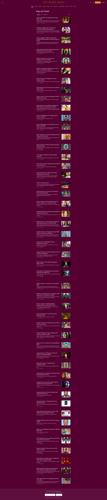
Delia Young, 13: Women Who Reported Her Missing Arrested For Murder (48, 50)
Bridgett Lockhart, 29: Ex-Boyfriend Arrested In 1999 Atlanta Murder (46, 28)
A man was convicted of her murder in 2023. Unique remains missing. (48, 386)
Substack (48, 497)
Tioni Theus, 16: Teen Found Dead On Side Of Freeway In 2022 (48, 164)
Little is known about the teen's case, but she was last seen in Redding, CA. (48, 326)
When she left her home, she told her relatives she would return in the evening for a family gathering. (47, 128)
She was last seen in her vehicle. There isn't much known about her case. (47, 452)
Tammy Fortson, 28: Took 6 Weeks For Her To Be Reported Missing (48, 252)
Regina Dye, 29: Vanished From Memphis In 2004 (48, 343)
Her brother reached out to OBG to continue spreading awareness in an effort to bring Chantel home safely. (47, 176)
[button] (32, 6)
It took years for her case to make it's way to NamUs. (47, 423)
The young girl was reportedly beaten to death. (46, 52)
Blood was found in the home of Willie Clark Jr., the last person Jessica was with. (47, 245)
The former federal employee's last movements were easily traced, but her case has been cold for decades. (48, 297)
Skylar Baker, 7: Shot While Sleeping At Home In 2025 (47, 262)
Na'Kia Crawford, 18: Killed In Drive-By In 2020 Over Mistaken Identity (48, 69)
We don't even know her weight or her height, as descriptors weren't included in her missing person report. (48, 336)
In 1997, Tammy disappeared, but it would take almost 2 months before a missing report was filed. (47, 255)
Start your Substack (50, 494)
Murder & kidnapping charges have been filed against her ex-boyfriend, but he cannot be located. (48, 138)
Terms (54, 492)
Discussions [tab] (45, 14)
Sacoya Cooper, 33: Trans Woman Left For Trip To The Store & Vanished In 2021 (47, 202)
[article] (53, 21)
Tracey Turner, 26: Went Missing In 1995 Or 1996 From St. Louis (48, 97)
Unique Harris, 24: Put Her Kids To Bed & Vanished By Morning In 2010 (47, 382)
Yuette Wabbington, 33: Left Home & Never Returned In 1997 (48, 125)
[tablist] (42, 14)
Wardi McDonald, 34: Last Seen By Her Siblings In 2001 (47, 314)
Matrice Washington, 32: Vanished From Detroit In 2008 (47, 116)
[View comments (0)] (45, 24)
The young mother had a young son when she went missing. (48, 81)
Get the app (59, 494)
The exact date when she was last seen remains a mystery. (48, 99)
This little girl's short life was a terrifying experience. (47, 376)
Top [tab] (41, 14)
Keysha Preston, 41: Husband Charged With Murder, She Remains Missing (48, 232)
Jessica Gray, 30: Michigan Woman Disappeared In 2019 (46, 242)
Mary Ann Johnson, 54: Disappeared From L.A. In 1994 (48, 479)
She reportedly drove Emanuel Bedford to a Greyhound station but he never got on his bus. (47, 195)
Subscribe (98, 2)
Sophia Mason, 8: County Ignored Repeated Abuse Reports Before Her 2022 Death (48, 222)
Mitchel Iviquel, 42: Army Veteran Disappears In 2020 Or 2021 (46, 59)
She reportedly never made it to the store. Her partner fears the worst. (48, 205)
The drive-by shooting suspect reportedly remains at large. (48, 265)
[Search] (91, 2)
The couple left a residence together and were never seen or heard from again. (48, 148)
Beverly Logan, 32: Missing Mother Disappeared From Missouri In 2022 (46, 304)
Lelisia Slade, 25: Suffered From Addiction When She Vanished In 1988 (48, 459)
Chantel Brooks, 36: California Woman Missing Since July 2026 (47, 173)
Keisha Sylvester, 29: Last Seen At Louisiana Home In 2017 (48, 88)
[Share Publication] (93, 2)
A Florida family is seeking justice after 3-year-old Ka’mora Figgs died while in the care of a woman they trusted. (48, 43)
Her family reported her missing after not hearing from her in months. (48, 215)
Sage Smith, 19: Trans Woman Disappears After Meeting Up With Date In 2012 (47, 106)
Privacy (50, 492)
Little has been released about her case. (44, 395)
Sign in (103, 2)
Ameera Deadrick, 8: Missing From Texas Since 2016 (47, 18)
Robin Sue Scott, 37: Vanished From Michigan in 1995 (46, 363)
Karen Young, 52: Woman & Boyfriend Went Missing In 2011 (48, 145)
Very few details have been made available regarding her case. (47, 405)
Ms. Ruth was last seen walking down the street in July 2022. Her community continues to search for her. (48, 472)
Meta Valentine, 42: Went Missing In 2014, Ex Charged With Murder (48, 135)
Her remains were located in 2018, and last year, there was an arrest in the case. (48, 274)
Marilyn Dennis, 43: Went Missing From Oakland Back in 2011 (47, 393)
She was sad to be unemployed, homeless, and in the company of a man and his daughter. (47, 62)
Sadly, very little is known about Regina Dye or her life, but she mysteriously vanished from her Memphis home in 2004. (48, 346)
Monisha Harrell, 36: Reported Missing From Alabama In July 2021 (48, 212)
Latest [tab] (38, 14)
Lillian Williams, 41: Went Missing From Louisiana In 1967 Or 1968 (47, 333)
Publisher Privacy (57, 490)
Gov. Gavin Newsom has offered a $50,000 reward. (46, 166)
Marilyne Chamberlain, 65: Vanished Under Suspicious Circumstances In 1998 (48, 294)
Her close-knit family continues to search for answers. (47, 90)
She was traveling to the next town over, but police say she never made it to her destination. (48, 356)
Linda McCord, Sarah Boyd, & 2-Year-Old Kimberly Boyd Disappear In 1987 (47, 412)
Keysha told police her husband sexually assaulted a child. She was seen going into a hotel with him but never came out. (48, 235)
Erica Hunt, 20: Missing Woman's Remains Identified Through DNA (48, 271)
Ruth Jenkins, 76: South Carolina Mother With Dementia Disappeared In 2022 (47, 469)
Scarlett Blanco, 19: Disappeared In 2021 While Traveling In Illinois (47, 353)
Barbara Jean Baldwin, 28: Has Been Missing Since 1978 (48, 430)
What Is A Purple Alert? (43, 182)
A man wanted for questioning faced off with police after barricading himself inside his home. (47, 307)
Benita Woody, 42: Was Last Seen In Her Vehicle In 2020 (47, 449)
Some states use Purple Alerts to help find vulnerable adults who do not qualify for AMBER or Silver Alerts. (48, 185)
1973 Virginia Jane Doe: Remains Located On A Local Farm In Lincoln (48, 439)
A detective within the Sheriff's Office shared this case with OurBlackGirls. (48, 442)
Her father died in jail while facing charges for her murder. (48, 157)
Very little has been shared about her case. (45, 118)
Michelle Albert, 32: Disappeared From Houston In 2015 (47, 402)
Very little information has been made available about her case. (48, 367)
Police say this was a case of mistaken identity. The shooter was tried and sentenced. (48, 72)
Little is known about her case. (42, 432)
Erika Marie (43, 23)
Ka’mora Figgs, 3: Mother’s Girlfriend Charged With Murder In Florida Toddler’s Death (48, 39)
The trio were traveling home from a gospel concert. (47, 414)
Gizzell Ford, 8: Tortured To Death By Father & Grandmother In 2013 (48, 374)
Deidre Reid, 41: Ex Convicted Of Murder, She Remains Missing (47, 192)
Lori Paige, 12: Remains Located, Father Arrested (47, 155)
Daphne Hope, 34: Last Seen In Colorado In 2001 (48, 284)
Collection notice (59, 492)
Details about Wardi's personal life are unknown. (46, 316)
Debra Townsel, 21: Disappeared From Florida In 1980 (46, 79)
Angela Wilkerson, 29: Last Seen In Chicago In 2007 (48, 421)
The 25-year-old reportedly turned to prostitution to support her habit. (48, 462)
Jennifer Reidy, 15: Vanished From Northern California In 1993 (48, 323)
